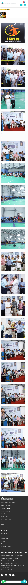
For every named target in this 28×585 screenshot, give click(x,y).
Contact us (3, 543)
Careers (3, 541)
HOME (2, 578)
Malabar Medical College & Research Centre (12, 555)
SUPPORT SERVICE (9, 578)
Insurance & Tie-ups (6, 519)
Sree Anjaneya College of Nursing (9, 563)
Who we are (4, 533)
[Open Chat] (24, 581)
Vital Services (4, 536)
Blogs (2, 521)
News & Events (4, 538)
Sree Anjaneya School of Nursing (9, 569)
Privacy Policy (4, 527)
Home (2, 9)
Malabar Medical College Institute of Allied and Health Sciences (12, 566)
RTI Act (2, 524)
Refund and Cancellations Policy (9, 549)
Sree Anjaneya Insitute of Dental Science (10, 560)
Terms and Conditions (6, 546)
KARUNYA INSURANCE (20, 578)
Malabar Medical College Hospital (9, 558)
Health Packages (5, 516)
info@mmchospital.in (6, 505)
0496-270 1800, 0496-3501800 (8, 502)
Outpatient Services (5, 511)
